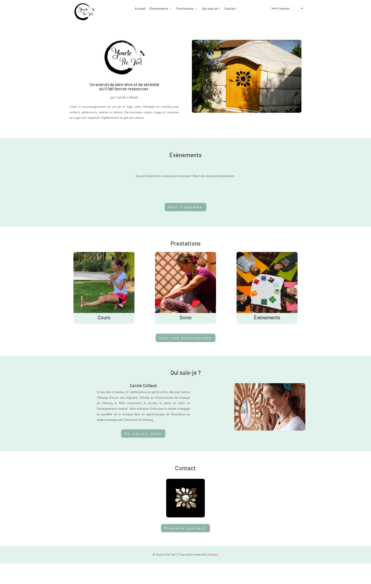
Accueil (140, 8)
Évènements (159, 8)
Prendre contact (185, 528)
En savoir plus (143, 433)
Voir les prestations (185, 338)
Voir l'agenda (185, 207)
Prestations (185, 8)
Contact (230, 8)
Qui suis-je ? (211, 8)
